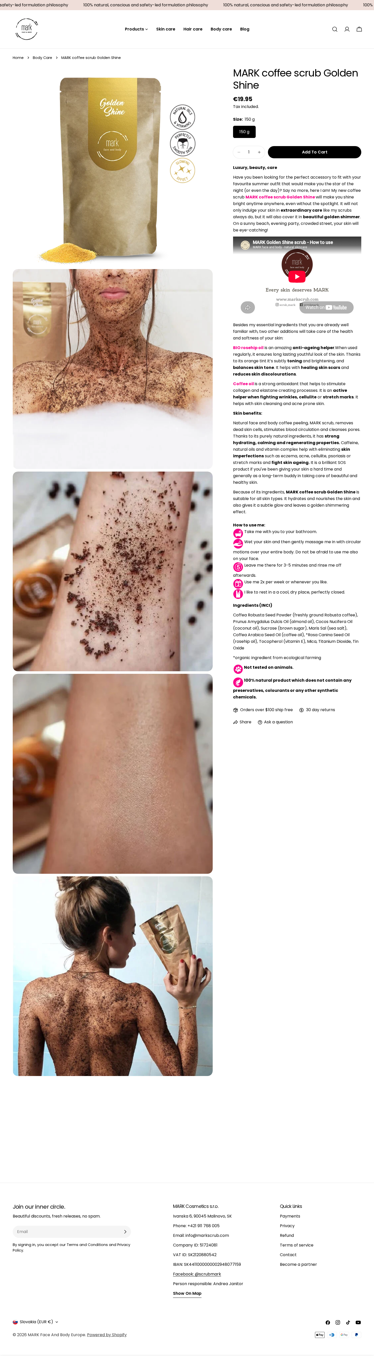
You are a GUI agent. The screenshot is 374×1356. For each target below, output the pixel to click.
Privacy (287, 1226)
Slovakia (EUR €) (36, 1322)
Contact (288, 1255)
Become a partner (298, 1264)
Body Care (42, 57)
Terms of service (296, 1245)
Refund (287, 1235)
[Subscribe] (125, 1231)
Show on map (187, 1293)
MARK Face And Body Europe (56, 1335)
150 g (244, 132)
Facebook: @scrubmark (197, 1274)
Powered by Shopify (107, 1335)
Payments (290, 1216)
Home (18, 57)
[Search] (335, 29)
